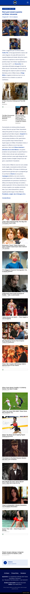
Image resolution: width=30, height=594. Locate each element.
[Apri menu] (27, 2)
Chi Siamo (6, 573)
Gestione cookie (26, 592)
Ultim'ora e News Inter (8, 8)
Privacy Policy (14, 573)
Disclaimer (23, 573)
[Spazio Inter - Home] (15, 2)
